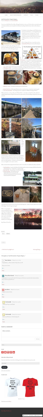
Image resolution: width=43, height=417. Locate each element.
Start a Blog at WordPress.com (6, 411)
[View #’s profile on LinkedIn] (14, 352)
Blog (32, 15)
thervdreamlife (21, 3)
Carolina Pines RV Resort (26, 43)
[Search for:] (21, 345)
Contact (26, 15)
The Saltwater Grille (7, 68)
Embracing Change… (37, 249)
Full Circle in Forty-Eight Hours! (8, 249)
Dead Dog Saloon (7, 167)
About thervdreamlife (15, 15)
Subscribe (4, 367)
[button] (13, 77)
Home (6, 15)
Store (36, 15)
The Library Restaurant (8, 90)
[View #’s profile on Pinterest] (11, 352)
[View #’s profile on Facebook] (2, 352)
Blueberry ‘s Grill (7, 86)
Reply (3, 270)
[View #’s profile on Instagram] (8, 352)
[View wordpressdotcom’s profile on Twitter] (5, 352)
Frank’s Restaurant (7, 171)
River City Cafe (6, 170)
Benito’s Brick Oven (7, 89)
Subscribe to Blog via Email (7, 357)
